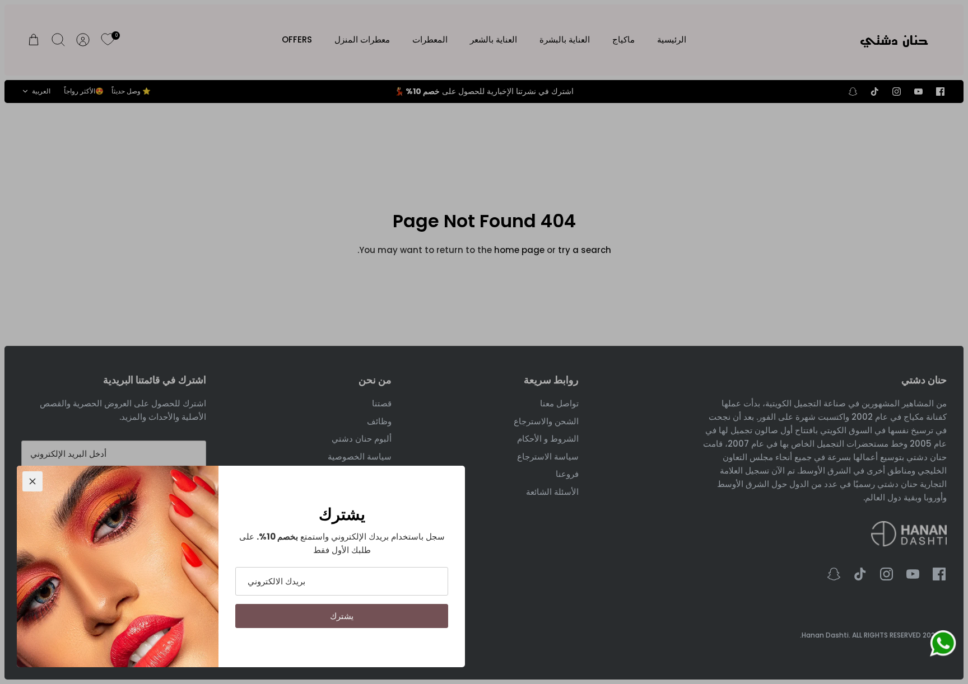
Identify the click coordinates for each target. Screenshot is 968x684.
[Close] (32, 481)
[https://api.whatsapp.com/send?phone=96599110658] (943, 645)
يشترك (341, 616)
